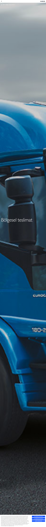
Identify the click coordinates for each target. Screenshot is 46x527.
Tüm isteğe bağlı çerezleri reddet (38, 518)
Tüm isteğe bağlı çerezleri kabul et (38, 516)
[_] (42, 1)
